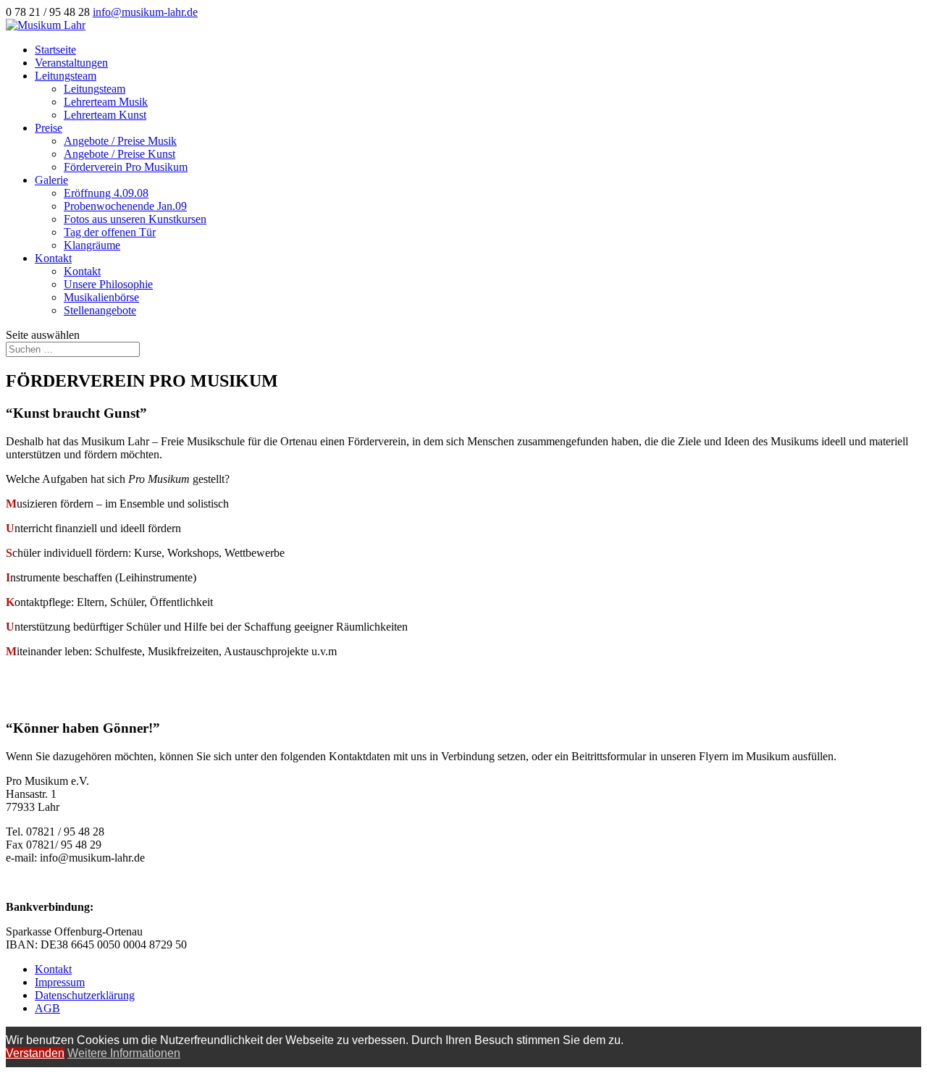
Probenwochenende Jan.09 (125, 206)
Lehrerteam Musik (106, 102)
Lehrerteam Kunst (105, 115)
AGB (47, 1008)
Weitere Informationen (123, 1053)
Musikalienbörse (101, 297)
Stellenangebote (100, 310)
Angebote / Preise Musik (120, 141)
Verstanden (35, 1053)
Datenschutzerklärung (85, 995)
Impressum (60, 982)
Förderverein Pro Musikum (126, 167)
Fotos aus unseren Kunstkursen (135, 219)
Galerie (51, 180)
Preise (48, 128)
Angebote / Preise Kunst (119, 154)
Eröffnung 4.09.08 (106, 193)
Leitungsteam (65, 76)
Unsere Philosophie (108, 284)
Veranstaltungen (71, 62)
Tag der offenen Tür (110, 232)
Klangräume (92, 245)
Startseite (55, 49)
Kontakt (53, 258)
